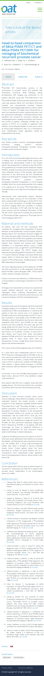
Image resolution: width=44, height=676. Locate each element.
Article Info (23, 76)
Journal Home (7, 654)
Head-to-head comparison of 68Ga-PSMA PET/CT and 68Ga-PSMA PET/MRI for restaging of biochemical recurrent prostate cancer (22, 50)
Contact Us (38, 3)
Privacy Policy (7, 668)
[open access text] (9, 9)
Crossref (36, 505)
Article (8, 76)
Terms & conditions (25, 668)
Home (28, 3)
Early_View (6, 657)
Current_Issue (18, 657)
